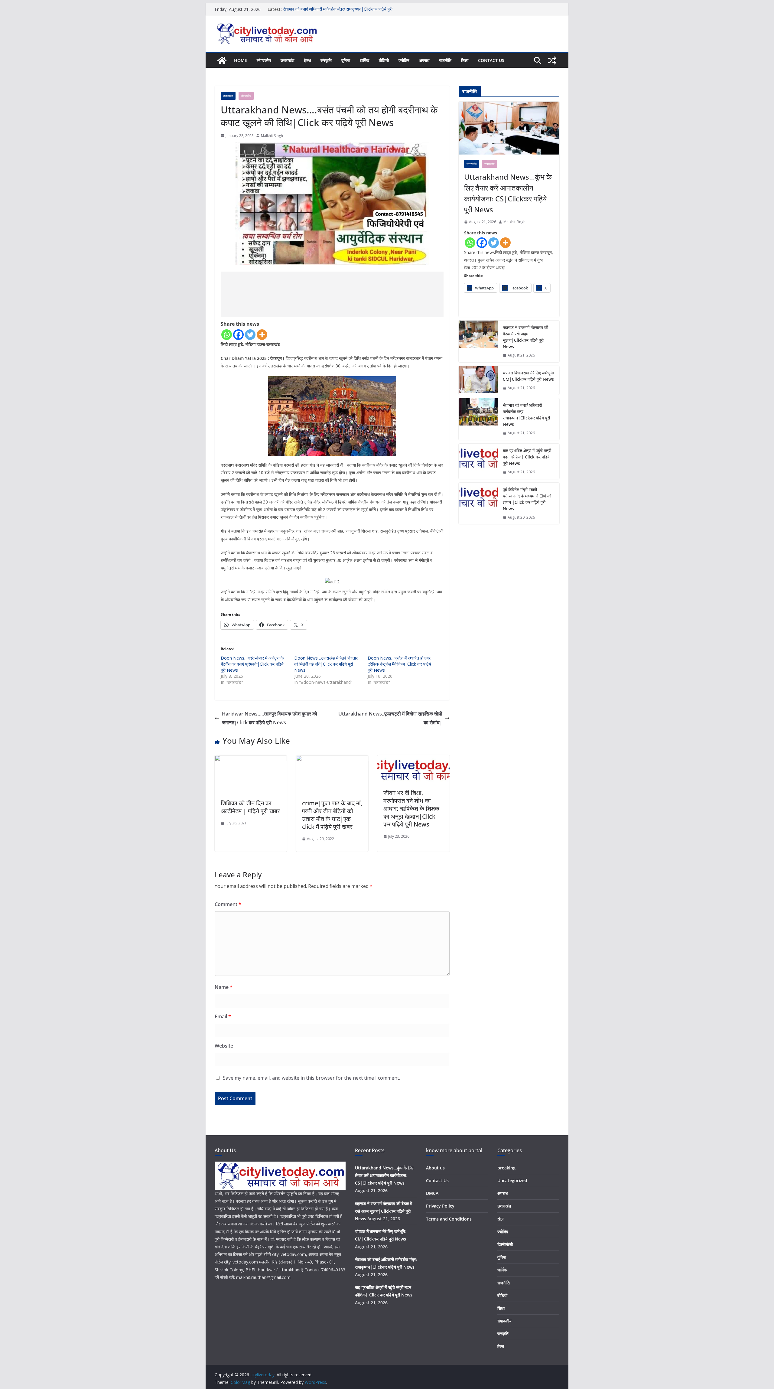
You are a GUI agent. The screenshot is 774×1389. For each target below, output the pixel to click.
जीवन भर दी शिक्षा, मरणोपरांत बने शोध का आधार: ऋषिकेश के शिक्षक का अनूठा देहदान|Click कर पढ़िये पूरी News (411, 808)
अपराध (424, 60)
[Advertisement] (332, 294)
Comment (228, 904)
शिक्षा (464, 60)
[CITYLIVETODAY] (280, 1165)
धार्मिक (364, 60)
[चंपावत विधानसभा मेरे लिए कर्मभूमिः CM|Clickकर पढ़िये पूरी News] (478, 380)
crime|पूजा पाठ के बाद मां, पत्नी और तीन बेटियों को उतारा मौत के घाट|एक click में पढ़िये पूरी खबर (332, 815)
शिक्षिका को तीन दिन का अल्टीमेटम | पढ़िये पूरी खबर (250, 807)
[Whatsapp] (226, 334)
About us (435, 1168)
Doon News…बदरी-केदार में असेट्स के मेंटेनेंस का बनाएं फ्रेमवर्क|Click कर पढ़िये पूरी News (252, 664)
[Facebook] (238, 334)
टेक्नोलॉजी (505, 1244)
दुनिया (345, 60)
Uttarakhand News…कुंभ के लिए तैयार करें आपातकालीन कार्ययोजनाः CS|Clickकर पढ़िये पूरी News (508, 193)
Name (224, 987)
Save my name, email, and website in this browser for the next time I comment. (311, 1077)
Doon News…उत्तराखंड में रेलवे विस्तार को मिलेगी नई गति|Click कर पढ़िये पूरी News (326, 664)
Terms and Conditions (449, 1219)
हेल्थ (307, 60)
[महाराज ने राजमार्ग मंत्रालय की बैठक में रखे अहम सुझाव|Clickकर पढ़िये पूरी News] (478, 341)
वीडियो (384, 60)
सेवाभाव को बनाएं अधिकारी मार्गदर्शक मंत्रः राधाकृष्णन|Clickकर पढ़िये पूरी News (526, 414)
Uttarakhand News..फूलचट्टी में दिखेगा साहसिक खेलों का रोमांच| (390, 718)
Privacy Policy (440, 1206)
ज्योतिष (403, 60)
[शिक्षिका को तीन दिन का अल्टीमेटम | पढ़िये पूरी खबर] (251, 759)
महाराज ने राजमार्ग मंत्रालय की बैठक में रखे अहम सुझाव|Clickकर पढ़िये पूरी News (525, 336)
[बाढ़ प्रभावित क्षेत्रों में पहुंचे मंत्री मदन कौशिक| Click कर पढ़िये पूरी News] (478, 461)
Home (240, 60)
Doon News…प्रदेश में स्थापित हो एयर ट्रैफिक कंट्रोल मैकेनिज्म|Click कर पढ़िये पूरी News (399, 664)
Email (223, 1016)
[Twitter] (250, 334)
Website (224, 1045)
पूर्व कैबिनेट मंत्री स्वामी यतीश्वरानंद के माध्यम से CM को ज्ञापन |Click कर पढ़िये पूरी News (527, 499)
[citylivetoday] (222, 60)
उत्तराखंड (287, 60)
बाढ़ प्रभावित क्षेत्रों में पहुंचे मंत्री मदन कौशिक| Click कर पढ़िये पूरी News (527, 457)
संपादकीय (264, 60)
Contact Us (491, 60)
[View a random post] (552, 60)
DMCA (432, 1193)
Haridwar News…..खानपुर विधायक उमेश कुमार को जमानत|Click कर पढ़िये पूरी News (269, 718)
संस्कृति (326, 60)
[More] (262, 334)
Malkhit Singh (272, 135)
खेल (500, 1219)
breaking (506, 1168)
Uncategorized (512, 1180)
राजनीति (445, 60)
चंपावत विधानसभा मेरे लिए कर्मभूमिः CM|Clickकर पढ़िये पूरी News (528, 376)
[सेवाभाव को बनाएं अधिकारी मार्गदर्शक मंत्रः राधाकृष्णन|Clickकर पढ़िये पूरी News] (478, 419)
